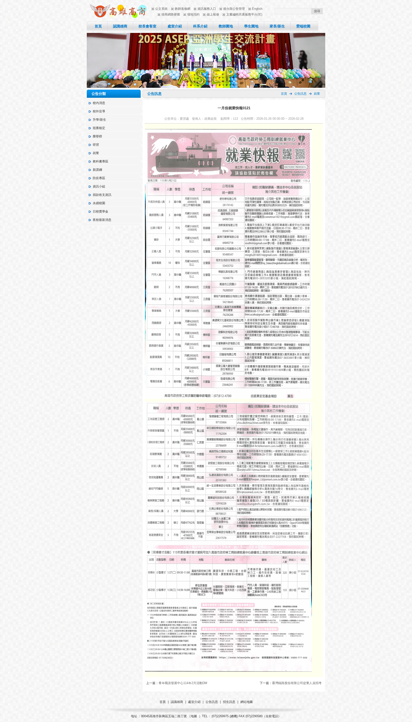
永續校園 (99, 203)
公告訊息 (300, 93)
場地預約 (193, 14)
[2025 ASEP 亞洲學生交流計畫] (206, 86)
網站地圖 (246, 702)
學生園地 (251, 26)
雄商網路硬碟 (170, 14)
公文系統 (161, 8)
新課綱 (97, 169)
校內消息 (99, 103)
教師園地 (226, 26)
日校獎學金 (100, 211)
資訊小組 (99, 186)
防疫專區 (99, 178)
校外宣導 (99, 111)
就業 (96, 153)
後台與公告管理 (234, 8)
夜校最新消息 (102, 220)
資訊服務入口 (206, 8)
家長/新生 (277, 26)
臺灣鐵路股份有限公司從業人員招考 (297, 683)
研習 (96, 144)
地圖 (194, 716)
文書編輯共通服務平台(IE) (244, 14)
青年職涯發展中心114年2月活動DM (183, 683)
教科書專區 (100, 161)
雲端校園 (303, 26)
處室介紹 (175, 26)
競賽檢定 (99, 128)
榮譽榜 (97, 136)
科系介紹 (200, 26)
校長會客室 (147, 26)
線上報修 (213, 14)
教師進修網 (182, 8)
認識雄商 (120, 26)
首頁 (98, 26)
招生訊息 (229, 702)
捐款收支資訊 (102, 195)
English (257, 8)
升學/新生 (99, 119)
